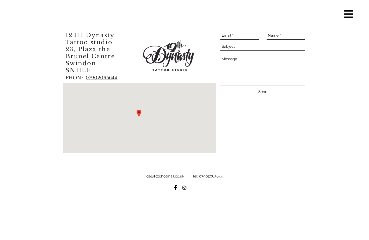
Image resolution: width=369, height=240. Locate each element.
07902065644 (211, 176)
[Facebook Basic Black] (175, 187)
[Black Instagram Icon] (184, 187)
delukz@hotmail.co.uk (165, 176)
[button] (348, 14)
